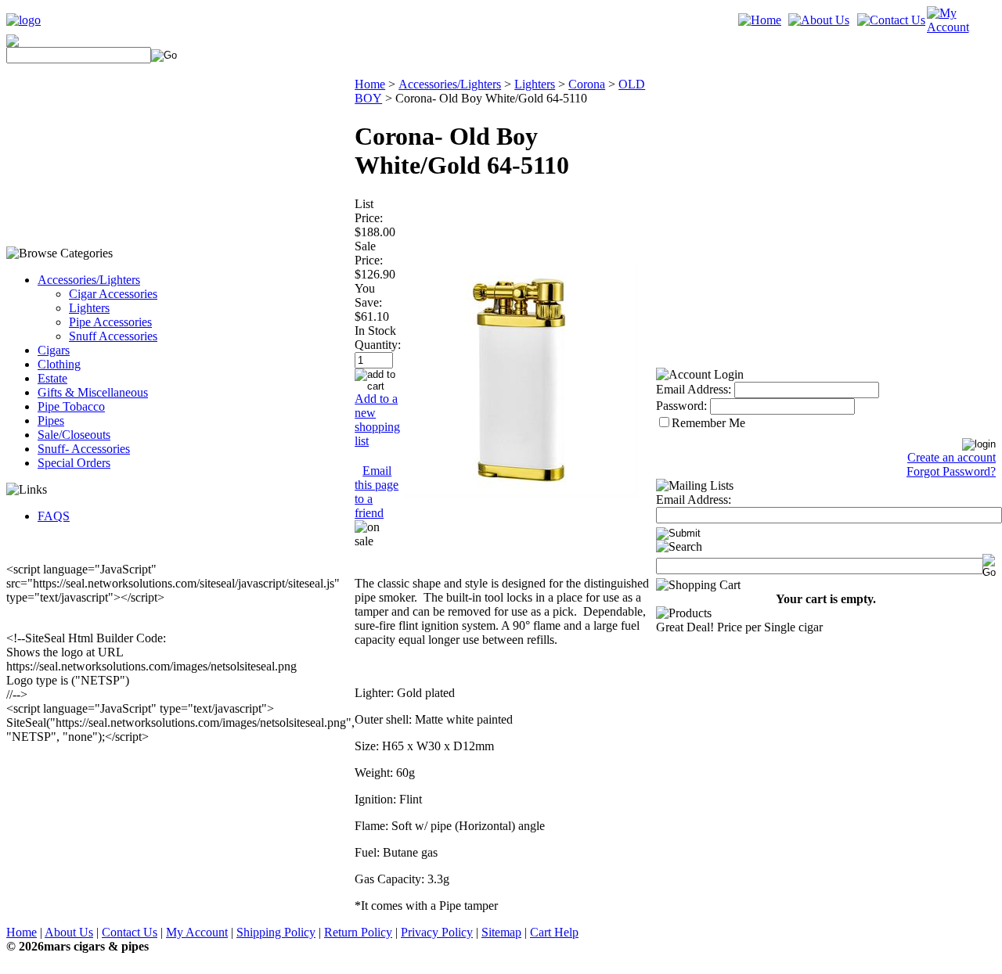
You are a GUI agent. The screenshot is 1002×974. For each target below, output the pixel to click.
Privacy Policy (437, 932)
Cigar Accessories (113, 293)
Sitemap (501, 932)
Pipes (51, 420)
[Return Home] (23, 20)
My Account (197, 932)
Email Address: (693, 389)
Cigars (54, 350)
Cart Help (554, 932)
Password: (681, 405)
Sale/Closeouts (74, 434)
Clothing (59, 364)
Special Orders (74, 462)
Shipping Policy (275, 932)
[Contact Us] (891, 20)
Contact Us (129, 932)
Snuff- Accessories (84, 448)
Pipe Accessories (110, 322)
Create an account (951, 457)
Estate (52, 378)
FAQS (54, 516)
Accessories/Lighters (89, 279)
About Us (69, 932)
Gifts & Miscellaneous (93, 392)
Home (370, 84)
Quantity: (378, 344)
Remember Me (708, 422)
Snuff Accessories (113, 336)
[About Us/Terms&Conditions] (818, 20)
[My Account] (961, 27)
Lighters (89, 307)
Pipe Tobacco (71, 406)
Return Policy (358, 932)
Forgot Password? (951, 471)
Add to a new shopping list (377, 419)
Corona (586, 84)
